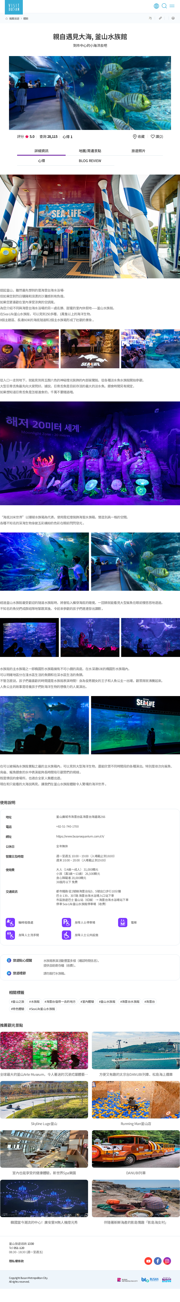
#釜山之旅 (17, 1001)
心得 (67, 136)
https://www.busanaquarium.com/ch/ (80, 836)
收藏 (141, 136)
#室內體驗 (87, 1001)
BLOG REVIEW (90, 160)
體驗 (25, 18)
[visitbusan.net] (14, 7)
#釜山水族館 (107, 1001)
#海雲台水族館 (130, 1001)
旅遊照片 (138, 150)
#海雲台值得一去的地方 (60, 1001)
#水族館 (34, 1001)
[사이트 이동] (148, 1261)
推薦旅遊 (14, 18)
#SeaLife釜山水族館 (42, 1009)
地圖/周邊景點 (90, 150)
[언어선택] (156, 6)
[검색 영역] (165, 7)
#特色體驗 (17, 1009)
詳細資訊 (41, 150)
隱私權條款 (16, 1261)
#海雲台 (149, 1001)
